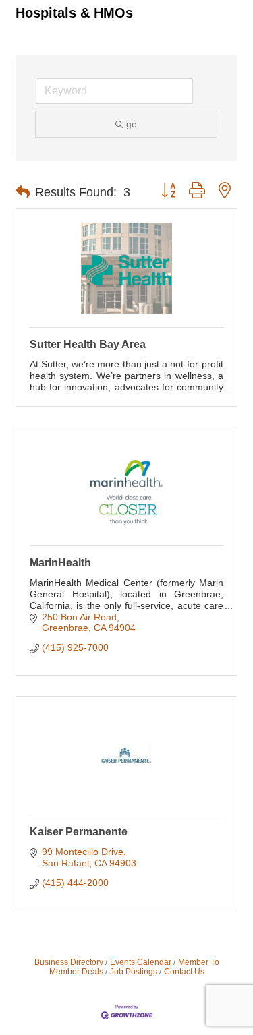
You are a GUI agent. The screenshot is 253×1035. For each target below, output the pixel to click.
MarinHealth (60, 562)
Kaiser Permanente (79, 831)
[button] (23, 192)
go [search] (131, 124)
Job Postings (133, 971)
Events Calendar (140, 962)
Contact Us (184, 971)
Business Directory (68, 962)
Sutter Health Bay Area (88, 344)
